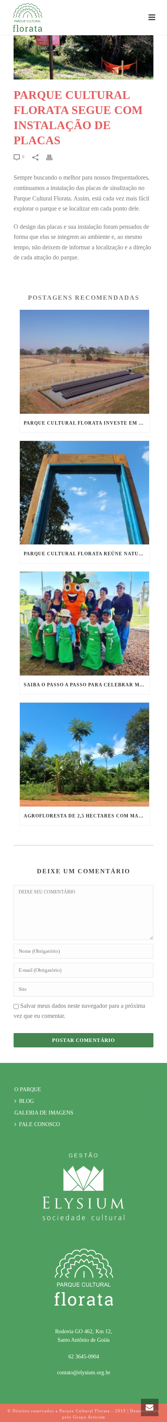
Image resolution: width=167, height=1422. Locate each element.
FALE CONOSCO (39, 1124)
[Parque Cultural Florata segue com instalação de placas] (83, 57)
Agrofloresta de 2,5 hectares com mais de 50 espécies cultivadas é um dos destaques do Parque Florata (86, 816)
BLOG (26, 1101)
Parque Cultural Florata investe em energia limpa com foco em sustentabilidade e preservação (86, 423)
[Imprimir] (53, 157)
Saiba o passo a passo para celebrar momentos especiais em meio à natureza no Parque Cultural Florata (86, 685)
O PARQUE (27, 1089)
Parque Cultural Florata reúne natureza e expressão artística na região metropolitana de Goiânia (86, 553)
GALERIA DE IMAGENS (43, 1113)
